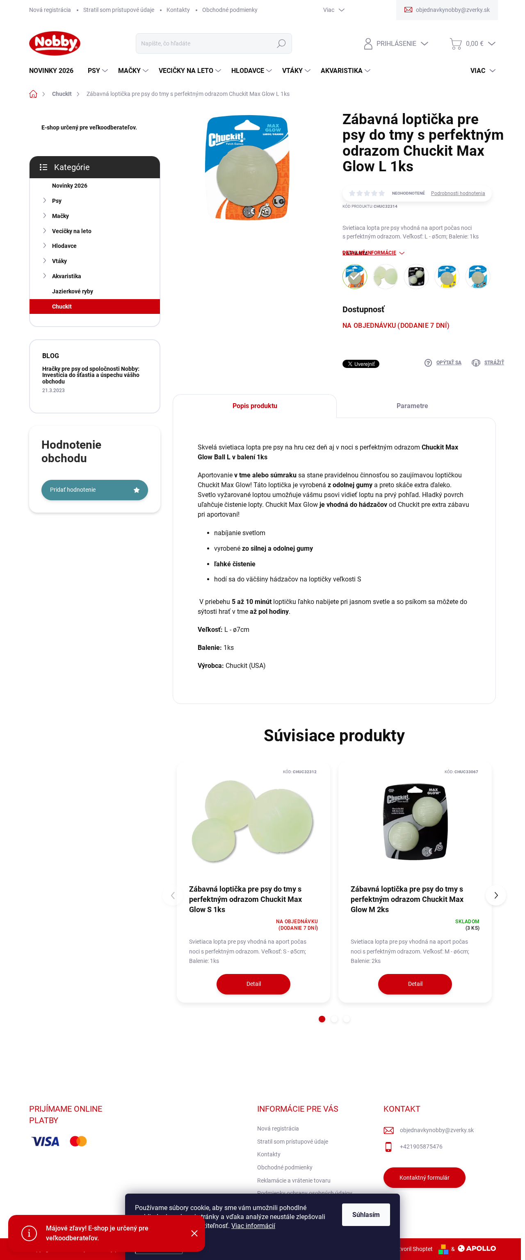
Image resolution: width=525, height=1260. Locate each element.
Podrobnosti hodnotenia (458, 193)
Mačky (60, 216)
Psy (57, 201)
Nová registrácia (50, 10)
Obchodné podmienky (230, 10)
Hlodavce (64, 246)
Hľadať (281, 43)
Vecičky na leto (71, 231)
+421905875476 (421, 1146)
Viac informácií (253, 1226)
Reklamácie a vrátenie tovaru (294, 1180)
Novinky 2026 (69, 185)
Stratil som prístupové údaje (118, 10)
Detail (254, 984)
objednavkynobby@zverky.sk (437, 1130)
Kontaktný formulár (424, 1177)
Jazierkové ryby (72, 291)
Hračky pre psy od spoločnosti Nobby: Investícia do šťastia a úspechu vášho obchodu (90, 375)
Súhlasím (366, 1215)
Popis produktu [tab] (255, 406)
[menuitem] (54, 71)
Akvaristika (66, 276)
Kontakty (178, 10)
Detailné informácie (369, 253)
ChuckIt (62, 306)
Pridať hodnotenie (73, 489)
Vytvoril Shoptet (412, 1249)
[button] (322, 1019)
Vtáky (59, 261)
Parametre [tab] (412, 406)
